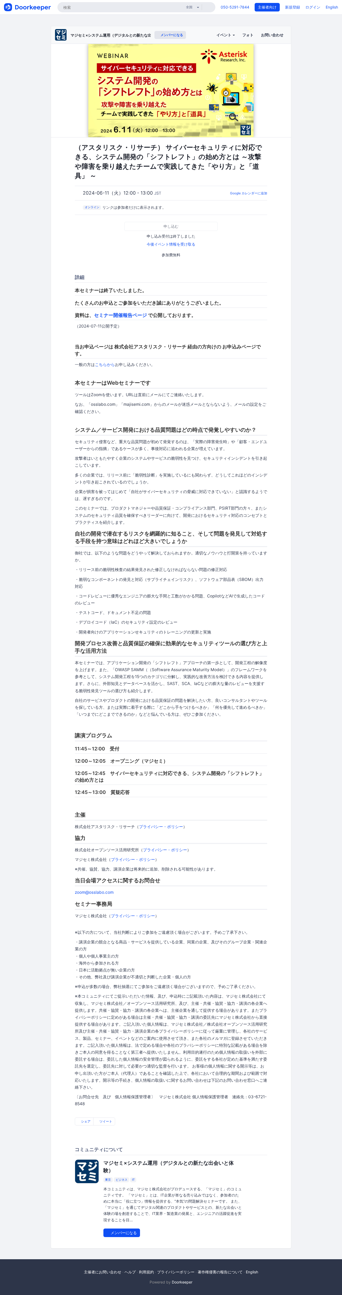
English (332, 7)
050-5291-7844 (235, 7)
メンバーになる (171, 35)
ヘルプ (130, 1272)
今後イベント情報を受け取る (171, 244)
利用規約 (146, 1272)
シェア (85, 1121)
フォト (248, 35)
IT (133, 1180)
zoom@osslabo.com (94, 892)
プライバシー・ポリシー (161, 826)
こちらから (105, 364)
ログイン (312, 7)
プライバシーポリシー (176, 1272)
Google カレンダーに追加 (248, 193)
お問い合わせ (272, 35)
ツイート (105, 1121)
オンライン (92, 207)
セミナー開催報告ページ (120, 315)
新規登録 (292, 7)
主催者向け (267, 7)
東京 (108, 1180)
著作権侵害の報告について (220, 1272)
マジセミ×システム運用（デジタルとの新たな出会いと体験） (122, 35)
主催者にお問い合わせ (102, 1272)
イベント (224, 35)
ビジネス (121, 1180)
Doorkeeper (182, 1282)
